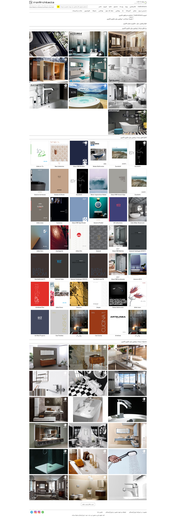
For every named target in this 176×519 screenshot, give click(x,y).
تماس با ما (100, 512)
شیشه (131, 17)
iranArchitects (142, 7)
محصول (116, 7)
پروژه (126, 7)
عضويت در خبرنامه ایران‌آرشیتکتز (138, 512)
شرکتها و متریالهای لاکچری (126, 15)
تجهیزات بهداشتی (128, 19)
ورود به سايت (140, 2)
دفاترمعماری (133, 7)
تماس (100, 7)
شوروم (105, 7)
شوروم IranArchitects (140, 15)
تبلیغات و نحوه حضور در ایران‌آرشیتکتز (115, 512)
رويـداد (121, 7)
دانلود (110, 7)
